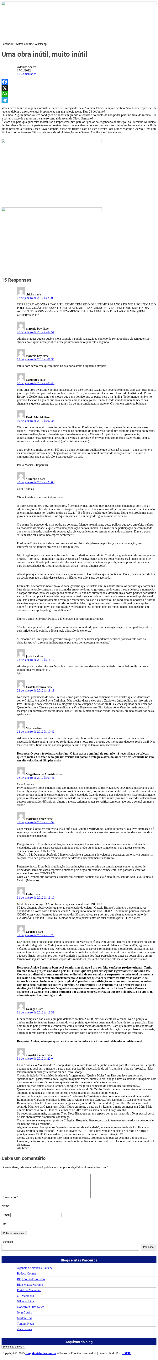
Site (4, 1224)
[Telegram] (79, 100)
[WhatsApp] (79, 94)
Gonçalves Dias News (30, 1307)
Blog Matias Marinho (30, 1284)
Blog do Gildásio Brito (31, 1279)
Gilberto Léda (25, 1301)
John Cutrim (24, 1312)
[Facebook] (79, 82)
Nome (5, 1205)
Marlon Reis (24, 1318)
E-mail (6, 1215)
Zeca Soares (24, 1329)
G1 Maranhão (25, 1295)
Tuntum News (25, 1323)
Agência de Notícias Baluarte (35, 1268)
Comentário (10, 1197)
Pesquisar (7, 1241)
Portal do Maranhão (29, 1290)
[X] (79, 88)
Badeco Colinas (26, 1273)
